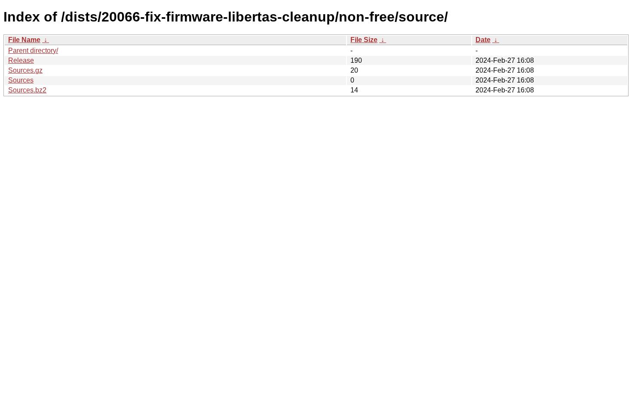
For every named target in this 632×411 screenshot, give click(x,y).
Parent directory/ (33, 50)
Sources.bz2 (27, 90)
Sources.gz (25, 70)
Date (483, 39)
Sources (21, 80)
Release (21, 60)
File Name (24, 39)
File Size (363, 39)
